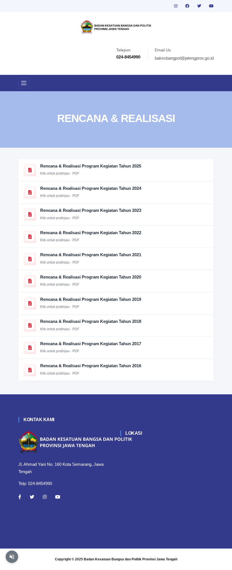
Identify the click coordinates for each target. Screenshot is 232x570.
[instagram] (176, 6)
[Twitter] (32, 497)
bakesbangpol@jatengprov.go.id (184, 58)
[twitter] (200, 6)
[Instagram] (44, 497)
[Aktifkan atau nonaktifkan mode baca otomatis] (12, 557)
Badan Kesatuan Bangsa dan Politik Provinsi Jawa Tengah (130, 559)
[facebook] (188, 6)
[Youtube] (57, 497)
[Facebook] (20, 497)
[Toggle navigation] (23, 83)
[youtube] (211, 6)
